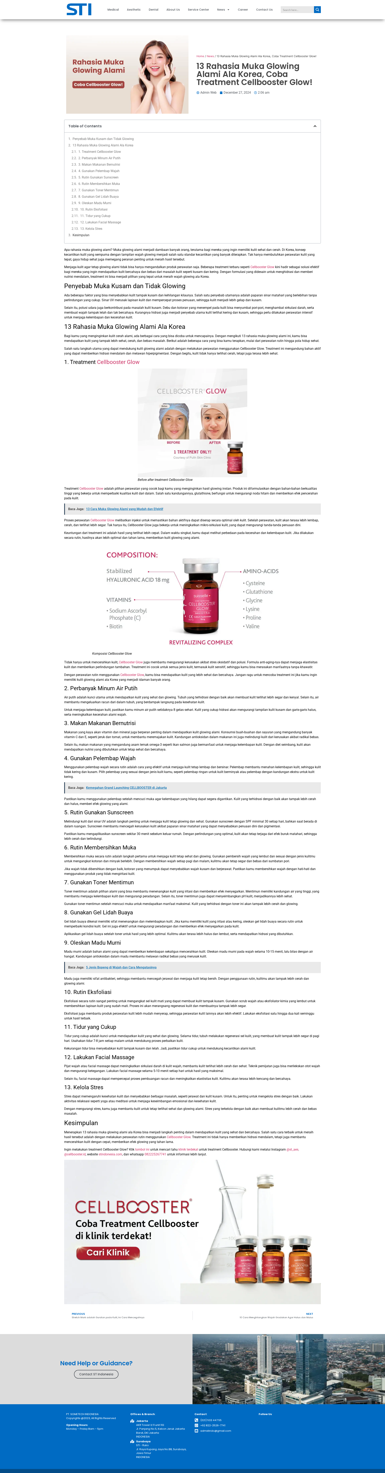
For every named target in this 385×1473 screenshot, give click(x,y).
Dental (153, 10)
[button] (315, 126)
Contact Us (264, 10)
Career (243, 10)
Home (200, 56)
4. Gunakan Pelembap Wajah (99, 171)
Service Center (198, 10)
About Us (173, 10)
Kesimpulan (81, 235)
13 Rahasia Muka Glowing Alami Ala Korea (103, 145)
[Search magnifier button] (317, 9)
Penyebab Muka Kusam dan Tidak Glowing (103, 139)
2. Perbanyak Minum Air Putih (99, 158)
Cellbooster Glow (262, 267)
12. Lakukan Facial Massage (100, 222)
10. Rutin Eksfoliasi (93, 209)
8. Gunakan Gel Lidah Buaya (98, 197)
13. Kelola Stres (91, 229)
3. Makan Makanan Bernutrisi (99, 164)
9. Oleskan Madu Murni (94, 203)
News (221, 10)
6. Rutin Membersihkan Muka (99, 184)
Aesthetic (134, 10)
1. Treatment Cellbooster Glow (99, 152)
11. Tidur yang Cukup (95, 216)
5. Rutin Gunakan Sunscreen (98, 177)
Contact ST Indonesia (96, 1374)
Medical (113, 10)
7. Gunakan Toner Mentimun (98, 190)
